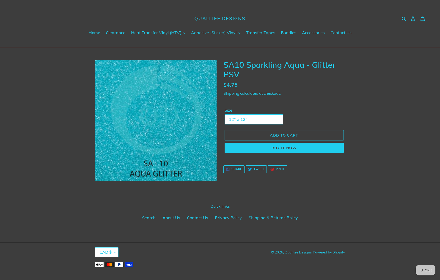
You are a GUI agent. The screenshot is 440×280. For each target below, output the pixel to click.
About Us (171, 217)
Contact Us (197, 217)
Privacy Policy (228, 217)
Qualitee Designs (219, 18)
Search (149, 217)
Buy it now (284, 147)
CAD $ (105, 252)
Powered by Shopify (329, 252)
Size (228, 110)
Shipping (231, 93)
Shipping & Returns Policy (273, 217)
